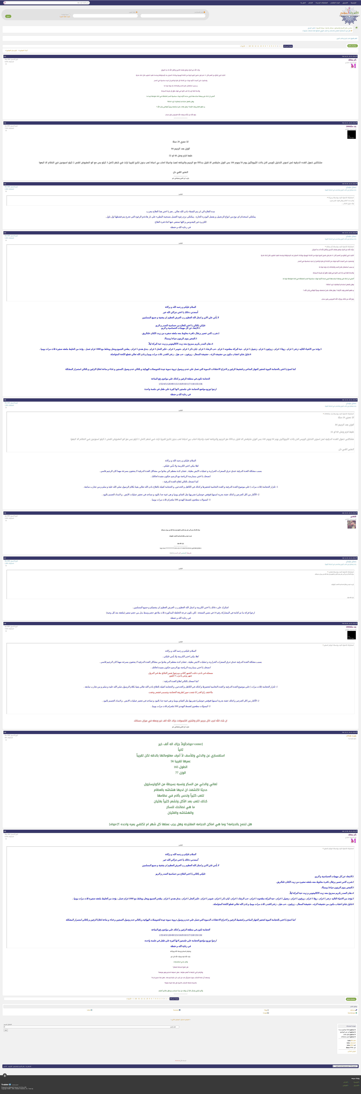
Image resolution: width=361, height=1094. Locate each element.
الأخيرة (242, 46)
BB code (353, 1040)
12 (255, 46)
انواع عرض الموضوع (12, 50)
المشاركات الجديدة (322, 2)
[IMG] (351, 1045)
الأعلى (5, 1066)
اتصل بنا (303, 2)
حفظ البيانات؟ (64, 14)
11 (258, 46)
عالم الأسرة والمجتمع (19, 1066)
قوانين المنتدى (352, 1051)
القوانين (345, 1085)
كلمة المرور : (132, 12)
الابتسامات (353, 1043)
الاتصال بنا (28, 1066)
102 (250, 46)
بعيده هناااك (351, 735)
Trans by (30, 1089)
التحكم (311, 2)
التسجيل (345, 2)
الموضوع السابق (185, 1019)
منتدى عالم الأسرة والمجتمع (343, 28)
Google (265, 1013)
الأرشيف (10, 1066)
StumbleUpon (351, 1013)
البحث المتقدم (335, 2)
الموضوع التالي (176, 1019)
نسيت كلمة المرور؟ (64, 16)
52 (252, 46)
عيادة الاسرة (320, 28)
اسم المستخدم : (199, 12)
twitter (88, 1010)
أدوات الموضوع (24, 50)
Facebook (176, 1010)
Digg (265, 1010)
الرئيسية (353, 2)
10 (261, 46)
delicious (352, 1010)
